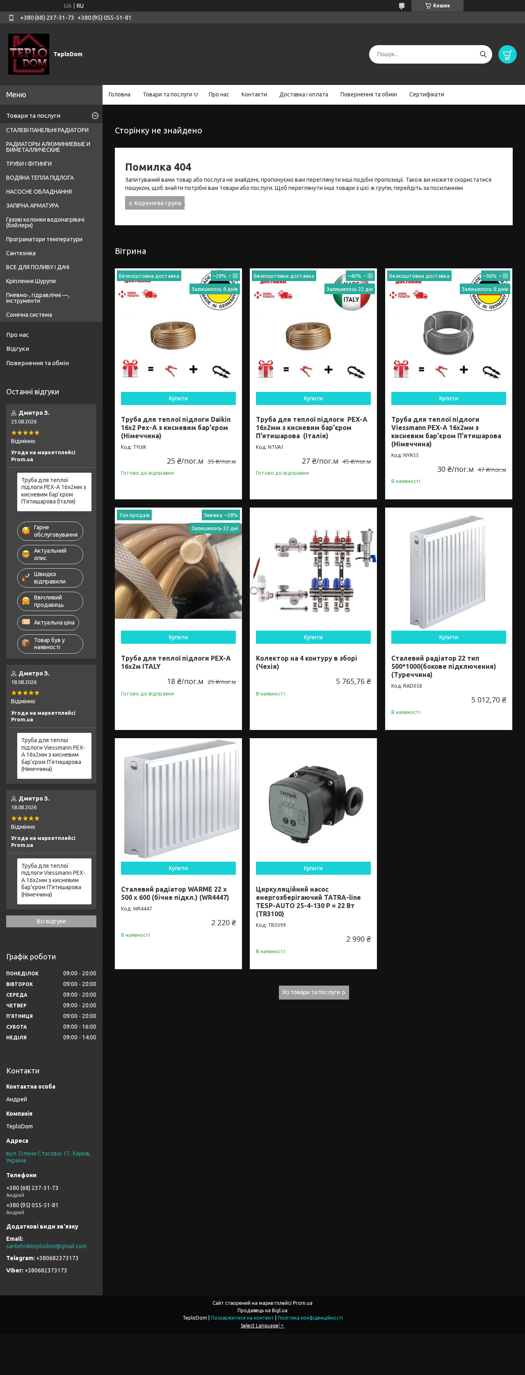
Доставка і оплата (303, 94)
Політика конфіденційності (310, 1317)
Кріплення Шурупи (31, 281)
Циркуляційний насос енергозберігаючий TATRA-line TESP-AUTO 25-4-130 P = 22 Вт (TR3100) (308, 901)
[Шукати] (483, 54)
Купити (178, 398)
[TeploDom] (28, 53)
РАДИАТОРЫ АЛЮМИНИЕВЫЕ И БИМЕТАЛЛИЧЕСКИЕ (48, 147)
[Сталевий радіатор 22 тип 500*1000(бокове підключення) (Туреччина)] (448, 571)
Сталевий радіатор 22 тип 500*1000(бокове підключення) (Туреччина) (443, 666)
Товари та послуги (167, 94)
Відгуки (17, 348)
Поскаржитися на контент (242, 1317)
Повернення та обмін (368, 94)
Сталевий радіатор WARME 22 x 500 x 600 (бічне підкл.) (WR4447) (175, 893)
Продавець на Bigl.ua (262, 1310)
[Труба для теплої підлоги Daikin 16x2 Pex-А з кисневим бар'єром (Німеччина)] (178, 332)
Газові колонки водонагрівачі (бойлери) (45, 222)
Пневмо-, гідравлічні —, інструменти (37, 298)
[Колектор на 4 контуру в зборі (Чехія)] (313, 571)
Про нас (219, 94)
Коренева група (157, 202)
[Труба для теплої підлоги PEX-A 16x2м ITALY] (178, 571)
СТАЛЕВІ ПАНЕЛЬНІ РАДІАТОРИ (47, 130)
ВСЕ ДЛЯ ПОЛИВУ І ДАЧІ (37, 267)
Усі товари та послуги (311, 992)
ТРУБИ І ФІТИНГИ (29, 163)
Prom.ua (303, 1303)
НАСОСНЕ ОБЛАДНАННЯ (39, 191)
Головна (119, 94)
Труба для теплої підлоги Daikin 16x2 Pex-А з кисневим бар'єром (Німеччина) (176, 427)
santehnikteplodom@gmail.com (46, 1246)
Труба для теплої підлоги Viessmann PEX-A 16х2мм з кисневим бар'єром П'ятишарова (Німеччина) (53, 754)
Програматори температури (44, 239)
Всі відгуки (51, 921)
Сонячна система (29, 314)
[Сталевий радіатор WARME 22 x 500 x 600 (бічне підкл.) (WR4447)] (178, 801)
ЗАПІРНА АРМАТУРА (32, 205)
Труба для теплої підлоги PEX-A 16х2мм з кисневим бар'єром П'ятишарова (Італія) (312, 427)
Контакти (254, 94)
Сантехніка (21, 253)
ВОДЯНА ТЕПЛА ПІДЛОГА (40, 177)
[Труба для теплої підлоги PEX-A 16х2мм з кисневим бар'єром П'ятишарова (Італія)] (313, 332)
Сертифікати (426, 94)
